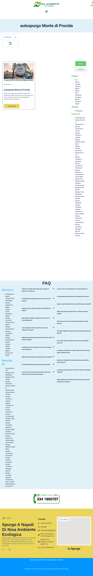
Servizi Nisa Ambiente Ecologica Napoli (78, 95)
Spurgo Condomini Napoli (8, 333)
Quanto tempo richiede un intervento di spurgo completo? (74, 304)
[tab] (80, 63)
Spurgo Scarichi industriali (78, 148)
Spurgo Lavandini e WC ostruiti (79, 166)
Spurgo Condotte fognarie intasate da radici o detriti (79, 209)
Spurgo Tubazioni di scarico (79, 129)
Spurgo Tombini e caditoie (78, 135)
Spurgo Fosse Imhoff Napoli (9, 340)
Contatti (60, 560)
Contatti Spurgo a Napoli (78, 86)
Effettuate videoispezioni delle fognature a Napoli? (37, 357)
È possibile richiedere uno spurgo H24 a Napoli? (36, 364)
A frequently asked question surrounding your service (73, 296)
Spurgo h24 (79, 179)
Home (32, 560)
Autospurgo (79, 111)
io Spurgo (74, 548)
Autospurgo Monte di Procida (17, 90)
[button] (46, 11)
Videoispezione (80, 118)
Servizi (45, 560)
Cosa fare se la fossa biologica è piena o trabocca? (72, 289)
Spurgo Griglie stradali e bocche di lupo (79, 183)
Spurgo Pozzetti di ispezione (78, 159)
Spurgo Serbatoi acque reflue (80, 142)
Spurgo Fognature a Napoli (9, 305)
